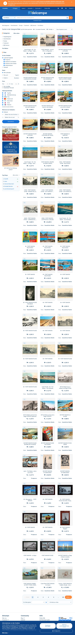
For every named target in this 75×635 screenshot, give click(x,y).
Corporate (4, 619)
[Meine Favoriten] (60, 8)
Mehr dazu (5, 632)
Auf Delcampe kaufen (44, 619)
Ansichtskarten (7, 38)
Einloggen (15, 8)
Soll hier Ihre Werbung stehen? (11, 168)
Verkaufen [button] (30, 8)
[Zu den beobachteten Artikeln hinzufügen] (35, 34)
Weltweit (6, 112)
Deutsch (71, 8)
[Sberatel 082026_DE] (10, 147)
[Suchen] (71, 17)
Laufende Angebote (8, 57)
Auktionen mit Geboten (10, 61)
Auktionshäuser (9, 65)
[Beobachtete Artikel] (63, 8)
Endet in (6, 78)
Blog (22, 618)
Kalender (23, 619)
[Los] (46, 602)
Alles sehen (16, 33)
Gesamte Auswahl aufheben (7, 106)
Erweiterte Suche (37, 20)
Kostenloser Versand (9, 87)
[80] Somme (6, 45)
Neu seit (6, 75)
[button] (67, 17)
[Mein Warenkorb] (67, 8)
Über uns (4, 618)
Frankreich (6, 43)
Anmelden (5, 8)
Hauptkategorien (7, 36)
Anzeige (50, 29)
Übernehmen (11, 121)
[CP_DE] (10, 134)
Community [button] (38, 8)
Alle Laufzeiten (7, 72)
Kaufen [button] (23, 8)
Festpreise (7, 59)
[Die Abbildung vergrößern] (30, 40)
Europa (5, 41)
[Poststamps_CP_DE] (10, 160)
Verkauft (6, 67)
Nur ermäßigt (7, 86)
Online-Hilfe (42, 618)
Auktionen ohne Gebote (10, 63)
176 (63, 597)
